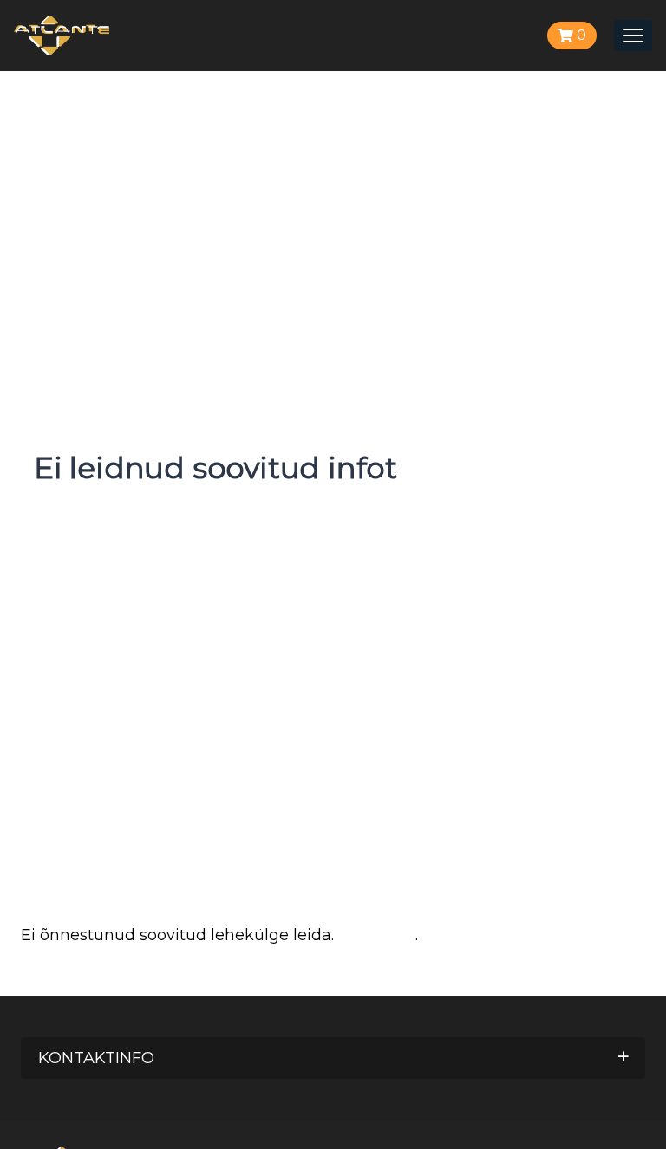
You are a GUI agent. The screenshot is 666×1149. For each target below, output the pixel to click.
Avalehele (376, 935)
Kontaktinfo (96, 1058)
